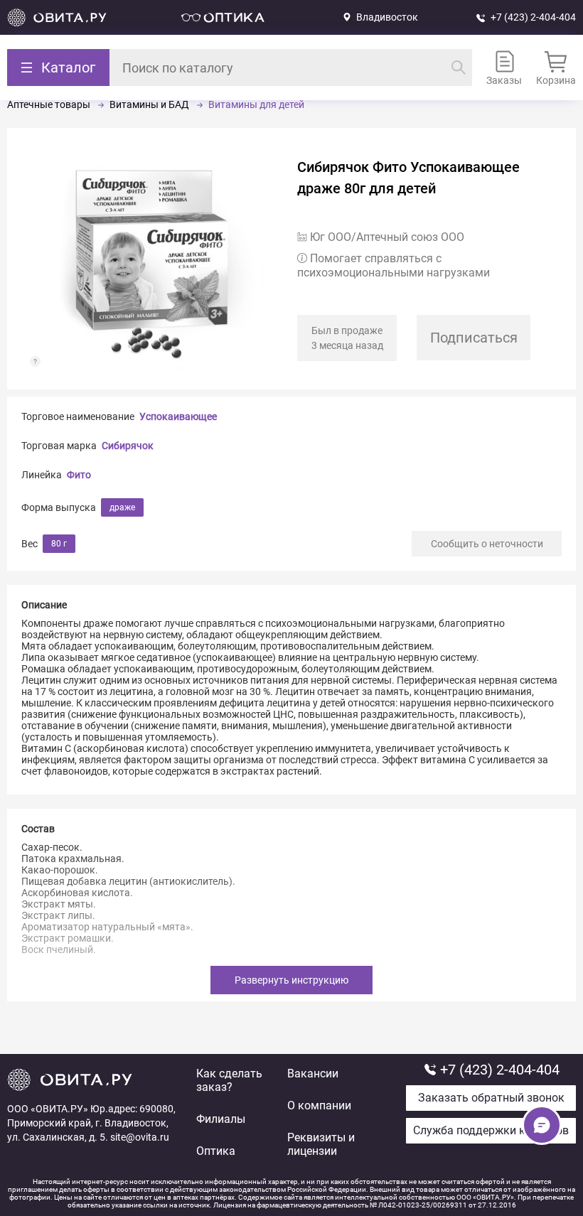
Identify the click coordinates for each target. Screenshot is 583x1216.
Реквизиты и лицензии (321, 1144)
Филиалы (220, 1119)
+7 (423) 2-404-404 (533, 17)
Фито (79, 474)
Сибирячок (128, 445)
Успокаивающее (178, 416)
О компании (319, 1105)
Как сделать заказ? (229, 1080)
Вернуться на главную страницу (57, 17)
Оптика (215, 1151)
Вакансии (312, 1073)
